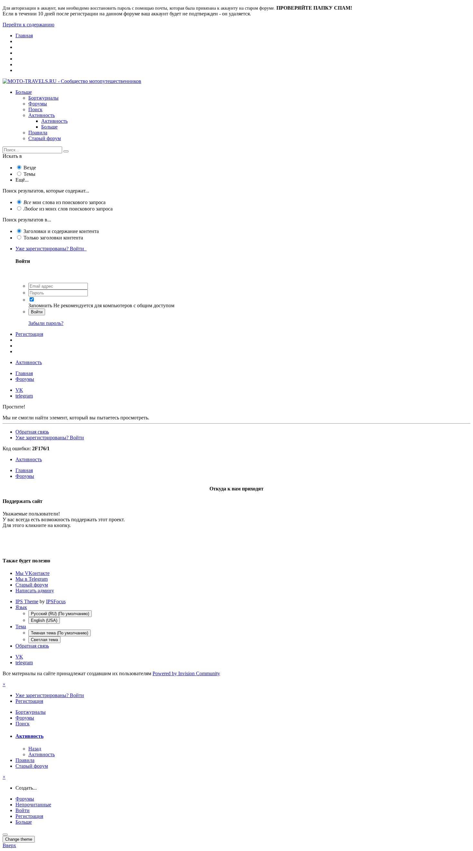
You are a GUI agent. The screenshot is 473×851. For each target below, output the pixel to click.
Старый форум (44, 138)
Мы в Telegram (31, 579)
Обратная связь (32, 431)
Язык (21, 607)
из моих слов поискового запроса (68, 208)
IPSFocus (56, 601)
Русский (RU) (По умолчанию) (60, 613)
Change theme (18, 839)
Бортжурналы (43, 98)
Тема (20, 626)
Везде (29, 167)
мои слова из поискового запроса (64, 202)
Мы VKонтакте (32, 573)
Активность (41, 115)
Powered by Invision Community (186, 673)
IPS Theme (26, 601)
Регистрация (29, 334)
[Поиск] (66, 151)
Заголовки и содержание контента (61, 231)
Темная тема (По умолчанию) (59, 633)
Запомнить (40, 305)
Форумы (37, 103)
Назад (34, 748)
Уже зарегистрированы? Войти (51, 248)
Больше (23, 92)
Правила (37, 132)
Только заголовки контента (53, 237)
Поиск (35, 109)
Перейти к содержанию (28, 24)
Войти (36, 311)
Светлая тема (44, 639)
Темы (29, 174)
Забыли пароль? (45, 323)
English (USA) (44, 620)
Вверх (9, 845)
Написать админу (34, 590)
